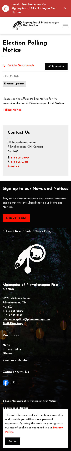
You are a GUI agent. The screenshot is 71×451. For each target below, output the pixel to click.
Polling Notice (12, 110)
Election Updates (14, 84)
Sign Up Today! (16, 218)
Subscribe (57, 66)
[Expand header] (66, 25)
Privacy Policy (12, 349)
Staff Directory (13, 323)
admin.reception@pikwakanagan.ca (26, 319)
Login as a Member (16, 360)
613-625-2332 (19, 162)
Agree (13, 441)
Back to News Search (20, 65)
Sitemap (8, 353)
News (6, 345)
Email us (13, 166)
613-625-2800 (20, 157)
